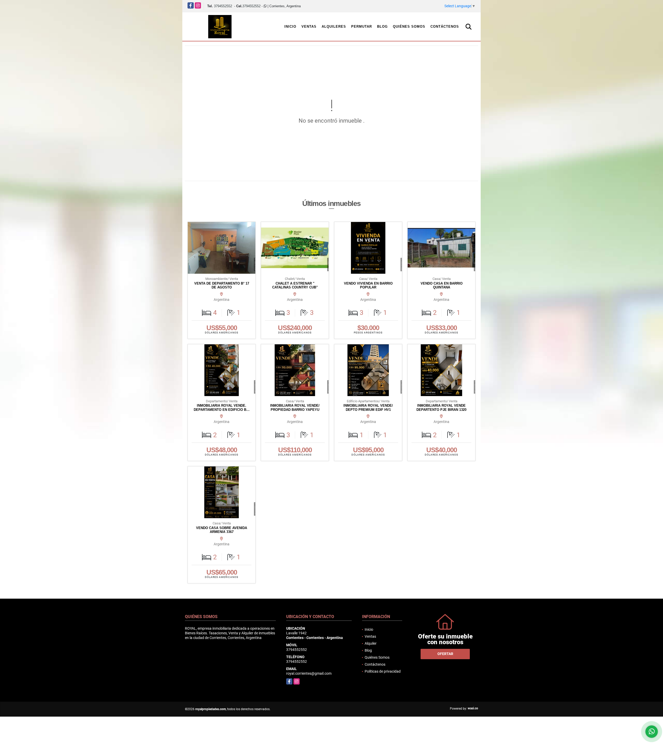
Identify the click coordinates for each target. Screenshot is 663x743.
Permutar (361, 26)
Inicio (290, 26)
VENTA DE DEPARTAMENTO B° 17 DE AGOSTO (221, 285)
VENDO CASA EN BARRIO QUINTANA (442, 285)
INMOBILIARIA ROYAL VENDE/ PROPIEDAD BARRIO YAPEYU (295, 408)
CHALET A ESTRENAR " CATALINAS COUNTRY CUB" (295, 285)
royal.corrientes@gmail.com (309, 673)
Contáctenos (444, 26)
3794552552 (223, 6)
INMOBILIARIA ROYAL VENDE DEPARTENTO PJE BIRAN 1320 (441, 408)
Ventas (308, 26)
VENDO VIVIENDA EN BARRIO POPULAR (368, 285)
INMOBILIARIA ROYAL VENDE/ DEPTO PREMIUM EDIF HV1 (368, 408)
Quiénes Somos (409, 26)
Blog (382, 26)
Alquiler (371, 643)
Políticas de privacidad (383, 671)
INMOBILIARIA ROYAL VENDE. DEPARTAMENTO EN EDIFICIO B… (222, 408)
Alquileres (334, 26)
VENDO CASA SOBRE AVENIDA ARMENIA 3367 (221, 530)
